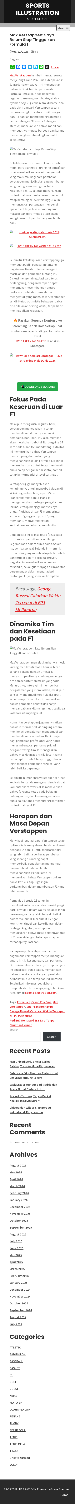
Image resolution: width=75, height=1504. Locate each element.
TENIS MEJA (17, 1444)
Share (55, 67)
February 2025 (19, 1276)
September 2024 (21, 1310)
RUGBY (14, 1423)
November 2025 (20, 1214)
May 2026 (16, 1172)
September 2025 (21, 1227)
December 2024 (20, 1290)
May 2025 (16, 1255)
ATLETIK (15, 1347)
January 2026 (19, 1200)
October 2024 (19, 1303)
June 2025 (16, 1248)
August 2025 (18, 1234)
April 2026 (16, 1179)
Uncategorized (20, 1458)
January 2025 (19, 1283)
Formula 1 (23, 1002)
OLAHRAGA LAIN (20, 1409)
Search (14, 1030)
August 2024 (18, 1317)
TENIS (14, 1437)
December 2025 (20, 1207)
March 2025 (17, 1269)
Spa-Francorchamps (40, 1007)
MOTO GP (16, 1403)
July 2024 (16, 1324)
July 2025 (16, 1241)
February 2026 (19, 1193)
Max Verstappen (20, 75)
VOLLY (14, 1465)
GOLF (13, 1382)
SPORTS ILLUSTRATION (37, 9)
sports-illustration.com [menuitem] (40, 993)
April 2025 (16, 1262)
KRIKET (14, 1396)
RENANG (15, 1416)
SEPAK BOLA (18, 1430)
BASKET (15, 1368)
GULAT (14, 1389)
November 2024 (20, 1296)
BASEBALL (16, 1361)
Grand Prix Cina (41, 1002)
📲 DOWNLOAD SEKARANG (37, 387)
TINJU (14, 1451)
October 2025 (19, 1221)
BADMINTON (18, 1354)
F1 (36, 52)
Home (64, 1495)
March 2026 (17, 1186)
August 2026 (18, 1165)
